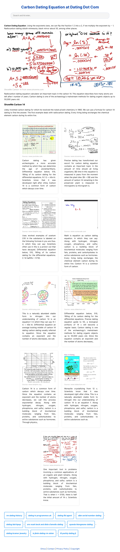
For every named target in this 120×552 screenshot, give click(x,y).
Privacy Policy (62, 549)
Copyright (75, 549)
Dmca (43, 549)
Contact (51, 549)
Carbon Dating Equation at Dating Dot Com (60, 7)
